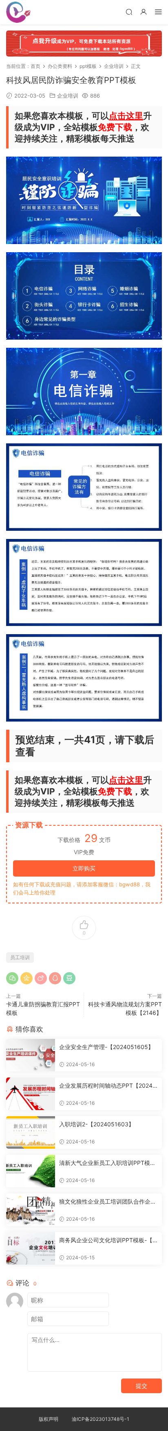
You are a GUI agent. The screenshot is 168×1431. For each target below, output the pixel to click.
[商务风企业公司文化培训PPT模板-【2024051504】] (30, 1248)
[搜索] (129, 12)
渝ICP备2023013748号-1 (100, 1419)
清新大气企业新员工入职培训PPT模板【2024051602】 (107, 1163)
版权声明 (48, 1419)
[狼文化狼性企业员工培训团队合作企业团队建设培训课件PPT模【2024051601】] (30, 1209)
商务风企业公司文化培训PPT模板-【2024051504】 (107, 1240)
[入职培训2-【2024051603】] (30, 1132)
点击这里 (126, 116)
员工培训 (20, 957)
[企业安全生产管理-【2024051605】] (30, 1055)
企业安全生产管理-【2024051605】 (106, 1046)
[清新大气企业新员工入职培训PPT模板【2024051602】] (30, 1171)
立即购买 (84, 868)
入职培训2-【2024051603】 (96, 1124)
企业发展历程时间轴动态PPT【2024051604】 (107, 1086)
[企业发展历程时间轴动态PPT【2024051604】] (30, 1094)
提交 (141, 1385)
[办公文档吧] (18, 12)
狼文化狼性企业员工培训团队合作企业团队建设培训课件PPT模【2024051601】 (107, 1202)
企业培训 (67, 95)
